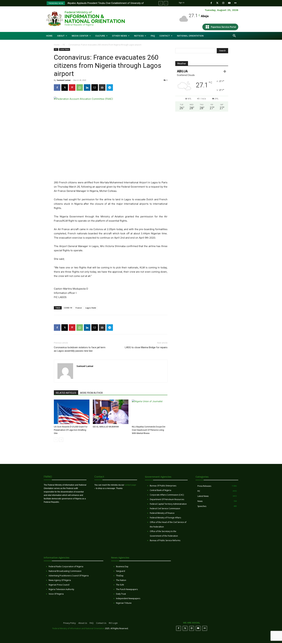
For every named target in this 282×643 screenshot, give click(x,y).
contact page (130, 485)
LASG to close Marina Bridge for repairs (146, 347)
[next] (166, 3)
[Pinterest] (72, 87)
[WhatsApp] (79, 87)
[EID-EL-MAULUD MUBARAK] (110, 412)
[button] (234, 36)
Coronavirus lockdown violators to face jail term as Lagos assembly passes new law (79, 349)
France (79, 308)
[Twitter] (217, 3)
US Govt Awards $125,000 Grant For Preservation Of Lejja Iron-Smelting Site (70, 429)
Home (57, 44)
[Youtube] (229, 3)
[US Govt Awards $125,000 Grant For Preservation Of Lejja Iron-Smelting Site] (71, 412)
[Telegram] (109, 87)
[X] (64, 87)
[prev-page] (56, 440)
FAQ (92, 623)
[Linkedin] (87, 87)
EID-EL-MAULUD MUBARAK (106, 426)
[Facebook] (211, 3)
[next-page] (61, 440)
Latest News (64, 49)
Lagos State (90, 308)
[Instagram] (223, 3)
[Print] (102, 87)
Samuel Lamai (64, 80)
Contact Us (101, 623)
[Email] (94, 87)
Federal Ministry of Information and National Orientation (78, 628)
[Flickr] (235, 3)
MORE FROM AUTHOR (91, 393)
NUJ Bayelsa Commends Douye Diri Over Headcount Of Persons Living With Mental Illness (148, 429)
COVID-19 (68, 308)
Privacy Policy (69, 623)
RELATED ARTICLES (66, 393)
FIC (64, 44)
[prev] (161, 3)
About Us (82, 623)
